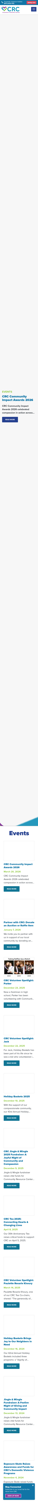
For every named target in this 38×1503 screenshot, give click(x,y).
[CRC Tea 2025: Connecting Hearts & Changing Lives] (19, 1206)
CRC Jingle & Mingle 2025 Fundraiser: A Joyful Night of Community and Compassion (16, 1157)
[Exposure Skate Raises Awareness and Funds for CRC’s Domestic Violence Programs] (19, 1450)
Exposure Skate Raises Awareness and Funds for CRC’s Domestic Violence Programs (19, 1468)
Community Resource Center (11, 10)
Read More (10, 419)
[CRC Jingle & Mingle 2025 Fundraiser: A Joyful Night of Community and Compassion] (19, 1138)
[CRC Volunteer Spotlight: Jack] (19, 1025)
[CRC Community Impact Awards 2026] (19, 436)
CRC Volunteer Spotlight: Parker (19, 981)
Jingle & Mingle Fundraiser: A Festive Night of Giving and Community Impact (16, 1404)
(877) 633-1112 (9, 3)
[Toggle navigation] (33, 9)
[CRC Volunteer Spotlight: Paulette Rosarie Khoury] (19, 1267)
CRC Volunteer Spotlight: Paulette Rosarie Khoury (19, 1281)
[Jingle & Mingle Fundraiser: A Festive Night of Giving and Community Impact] (19, 1386)
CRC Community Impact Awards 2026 (17, 398)
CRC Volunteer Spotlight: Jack (19, 1040)
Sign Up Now (13, 1496)
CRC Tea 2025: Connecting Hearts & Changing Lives (16, 1222)
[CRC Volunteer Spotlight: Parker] (19, 967)
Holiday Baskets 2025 (17, 1096)
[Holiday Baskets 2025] (19, 1083)
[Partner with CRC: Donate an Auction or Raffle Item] (19, 909)
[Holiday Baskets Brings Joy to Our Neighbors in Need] (19, 1325)
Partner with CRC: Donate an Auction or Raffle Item (19, 923)
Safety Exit (31, 2)
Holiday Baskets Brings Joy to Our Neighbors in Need (18, 1341)
